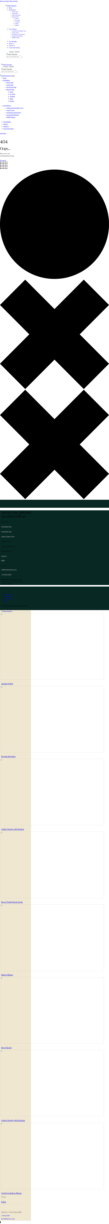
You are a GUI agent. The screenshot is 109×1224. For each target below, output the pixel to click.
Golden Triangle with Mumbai (12, 829)
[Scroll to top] (0, 1222)
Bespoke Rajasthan (8, 756)
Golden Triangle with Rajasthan (13, 1120)
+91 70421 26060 (6, 574)
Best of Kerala (6, 1047)
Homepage (3, 160)
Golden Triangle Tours (7, 536)
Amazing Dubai (7, 683)
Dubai (3, 1202)
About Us (4, 556)
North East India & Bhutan (11, 1193)
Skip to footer (13, 1)
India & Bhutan (7, 974)
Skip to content (4, 1)
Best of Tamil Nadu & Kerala (12, 902)
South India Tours (6, 531)
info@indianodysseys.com (9, 570)
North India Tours (6, 527)
